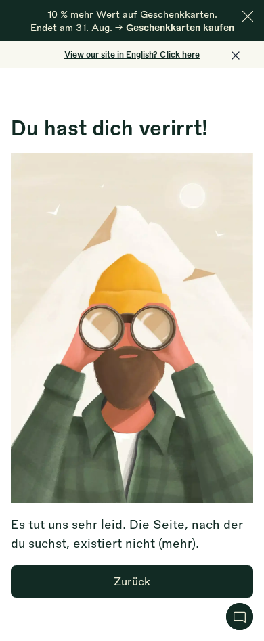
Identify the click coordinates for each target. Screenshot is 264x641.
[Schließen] (248, 16)
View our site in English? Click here (132, 54)
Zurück (132, 581)
